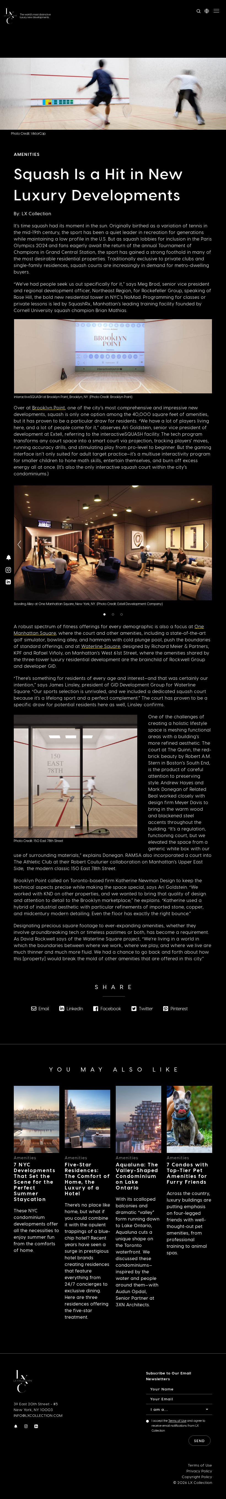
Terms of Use (177, 1420)
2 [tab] (114, 614)
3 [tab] (123, 614)
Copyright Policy (197, 1477)
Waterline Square (100, 646)
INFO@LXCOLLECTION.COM (38, 1415)
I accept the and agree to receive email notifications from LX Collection (178, 1425)
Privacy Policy (199, 1471)
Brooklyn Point (48, 407)
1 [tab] (105, 614)
